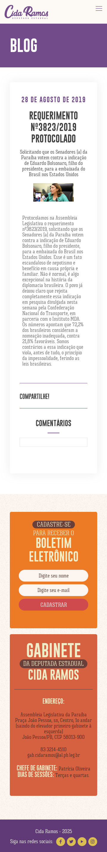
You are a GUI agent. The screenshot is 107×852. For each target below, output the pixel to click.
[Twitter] (71, 841)
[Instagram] (92, 841)
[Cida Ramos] (26, 11)
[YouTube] (82, 841)
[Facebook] (60, 841)
